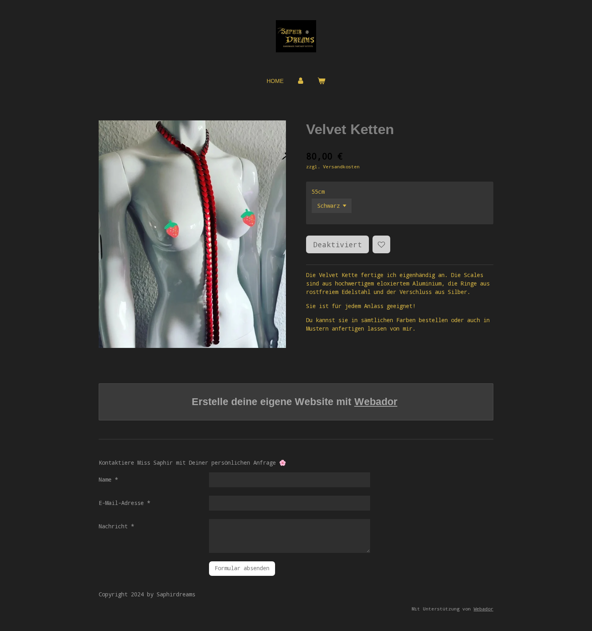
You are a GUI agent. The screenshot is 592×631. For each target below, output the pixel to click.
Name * (108, 479)
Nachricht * (116, 526)
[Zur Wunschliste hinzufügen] (381, 244)
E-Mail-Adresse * (124, 503)
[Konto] (300, 81)
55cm (318, 191)
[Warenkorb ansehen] (321, 81)
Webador (375, 401)
